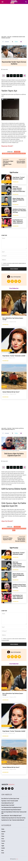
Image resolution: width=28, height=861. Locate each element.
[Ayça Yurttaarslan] (9, 276)
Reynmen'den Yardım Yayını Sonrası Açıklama (14, 153)
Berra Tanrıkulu (6, 321)
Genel (4, 386)
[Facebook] (8, 75)
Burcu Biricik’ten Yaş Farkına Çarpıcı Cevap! (13, 318)
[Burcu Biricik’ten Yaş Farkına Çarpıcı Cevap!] (14, 303)
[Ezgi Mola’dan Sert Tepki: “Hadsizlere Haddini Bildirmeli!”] (6, 223)
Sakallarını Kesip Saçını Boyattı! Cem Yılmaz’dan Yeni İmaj (19, 210)
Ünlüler (9, 36)
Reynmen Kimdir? (7, 146)
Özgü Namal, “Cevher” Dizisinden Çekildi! (19, 178)
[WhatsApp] (17, 75)
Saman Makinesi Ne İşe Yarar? (11, 392)
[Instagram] (12, 281)
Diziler (4, 193)
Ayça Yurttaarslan (16, 276)
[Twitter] (11, 75)
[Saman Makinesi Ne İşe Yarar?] (14, 376)
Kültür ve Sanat (4, 182)
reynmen (17, 151)
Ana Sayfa (3, 36)
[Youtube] (19, 281)
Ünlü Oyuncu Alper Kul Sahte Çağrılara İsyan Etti (8, 163)
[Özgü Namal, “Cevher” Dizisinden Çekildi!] (6, 179)
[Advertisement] (14, 19)
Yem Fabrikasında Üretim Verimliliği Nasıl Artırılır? (11, 807)
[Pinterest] (14, 75)
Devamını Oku (15, 181)
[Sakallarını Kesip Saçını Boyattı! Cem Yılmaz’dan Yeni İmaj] (6, 212)
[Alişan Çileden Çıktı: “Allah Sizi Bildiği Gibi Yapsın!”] (6, 201)
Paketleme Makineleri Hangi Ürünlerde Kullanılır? (11, 809)
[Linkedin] (21, 75)
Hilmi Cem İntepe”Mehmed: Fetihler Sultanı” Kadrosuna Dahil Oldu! (19, 189)
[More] (21, 41)
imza (17, 859)
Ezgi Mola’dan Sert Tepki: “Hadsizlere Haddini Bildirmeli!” (18, 221)
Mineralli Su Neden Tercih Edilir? (7, 805)
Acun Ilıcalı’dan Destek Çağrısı (21, 161)
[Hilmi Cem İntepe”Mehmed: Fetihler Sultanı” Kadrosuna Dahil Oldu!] (6, 190)
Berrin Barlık (5, 357)
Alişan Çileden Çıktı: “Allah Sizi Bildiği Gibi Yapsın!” (18, 200)
